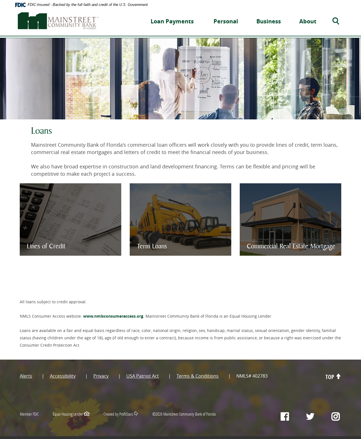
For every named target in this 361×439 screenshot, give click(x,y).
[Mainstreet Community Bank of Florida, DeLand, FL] (58, 19)
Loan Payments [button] (172, 21)
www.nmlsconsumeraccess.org (113, 316)
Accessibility (63, 376)
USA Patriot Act (142, 376)
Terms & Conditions (198, 376)
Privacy (101, 376)
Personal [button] (225, 21)
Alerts (26, 376)
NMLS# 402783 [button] (252, 376)
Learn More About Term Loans (170, 233)
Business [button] (268, 21)
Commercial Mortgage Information (285, 241)
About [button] (307, 21)
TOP (330, 377)
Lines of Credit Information (66, 237)
